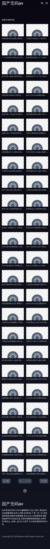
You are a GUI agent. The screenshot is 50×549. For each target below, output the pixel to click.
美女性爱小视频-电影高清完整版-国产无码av (18, 76)
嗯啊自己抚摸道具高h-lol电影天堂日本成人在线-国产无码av (23, 379)
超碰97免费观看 (16, 516)
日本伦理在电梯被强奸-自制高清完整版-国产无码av (20, 247)
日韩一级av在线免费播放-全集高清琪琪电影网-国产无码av (23, 474)
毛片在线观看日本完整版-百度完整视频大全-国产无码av (22, 266)
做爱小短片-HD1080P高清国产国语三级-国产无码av (21, 133)
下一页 (43, 481)
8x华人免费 (18, 513)
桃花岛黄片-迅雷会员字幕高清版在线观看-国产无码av (21, 114)
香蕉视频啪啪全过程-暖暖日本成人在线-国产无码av (20, 303)
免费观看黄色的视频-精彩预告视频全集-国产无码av (20, 38)
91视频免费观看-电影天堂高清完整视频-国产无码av (21, 455)
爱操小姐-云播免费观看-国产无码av (15, 209)
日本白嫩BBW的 (22, 510)
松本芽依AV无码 (8, 510)
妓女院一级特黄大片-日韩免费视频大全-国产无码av (20, 228)
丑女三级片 (34, 510)
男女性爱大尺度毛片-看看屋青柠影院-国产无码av (20, 417)
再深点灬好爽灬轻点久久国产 (16, 521)
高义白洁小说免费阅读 (33, 516)
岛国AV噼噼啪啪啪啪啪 (30, 518)
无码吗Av (27, 513)
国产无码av (12, 3)
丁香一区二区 (37, 513)
